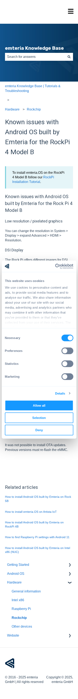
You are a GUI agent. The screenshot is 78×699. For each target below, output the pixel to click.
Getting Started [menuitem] (18, 564)
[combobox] (35, 57)
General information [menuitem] (26, 591)
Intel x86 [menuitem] (18, 600)
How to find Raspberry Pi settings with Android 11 (37, 537)
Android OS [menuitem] (15, 573)
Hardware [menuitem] (14, 582)
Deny (39, 430)
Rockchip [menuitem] (19, 618)
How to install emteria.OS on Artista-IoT (31, 511)
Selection (39, 418)
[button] (69, 565)
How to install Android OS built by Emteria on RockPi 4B (34, 524)
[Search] (69, 57)
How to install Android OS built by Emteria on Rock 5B (38, 499)
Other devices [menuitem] (22, 626)
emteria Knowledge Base (34, 48)
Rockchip (34, 109)
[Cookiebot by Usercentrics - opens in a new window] (55, 266)
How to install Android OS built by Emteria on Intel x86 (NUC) (37, 550)
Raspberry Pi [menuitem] (21, 609)
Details (60, 393)
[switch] (67, 351)
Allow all (39, 405)
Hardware (12, 109)
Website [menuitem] (13, 635)
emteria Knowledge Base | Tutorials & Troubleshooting (33, 88)
